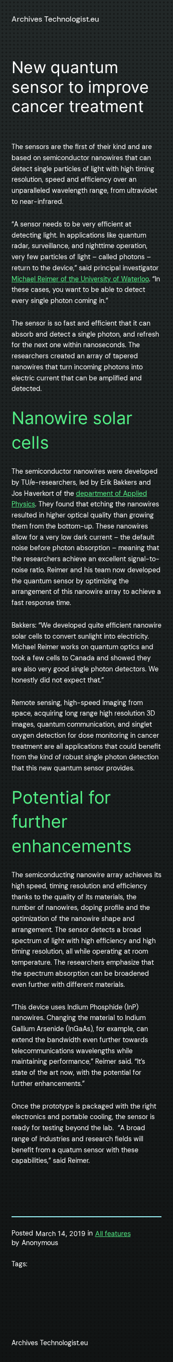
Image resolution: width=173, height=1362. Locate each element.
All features (113, 1233)
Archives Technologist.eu (55, 19)
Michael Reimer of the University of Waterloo (80, 279)
